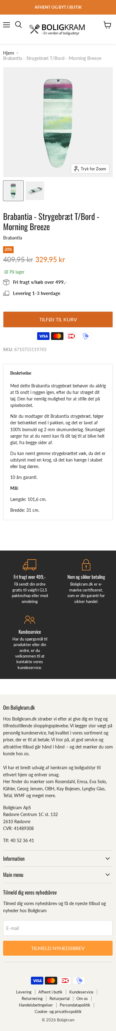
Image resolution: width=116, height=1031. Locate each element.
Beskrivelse (20, 373)
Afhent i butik (50, 991)
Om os (82, 998)
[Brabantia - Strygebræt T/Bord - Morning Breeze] (13, 191)
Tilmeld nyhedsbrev (58, 948)
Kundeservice (81, 991)
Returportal (59, 998)
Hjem (8, 53)
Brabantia (12, 237)
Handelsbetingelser (36, 1004)
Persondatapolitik (75, 1004)
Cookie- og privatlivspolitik (58, 1011)
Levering (24, 991)
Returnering (32, 998)
